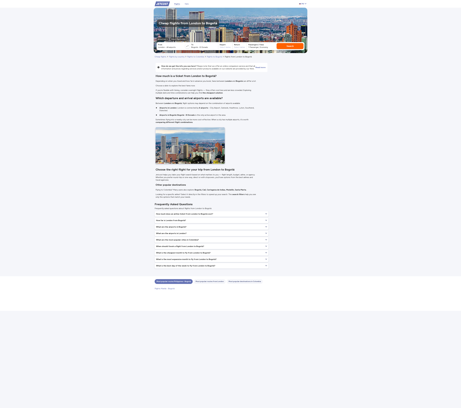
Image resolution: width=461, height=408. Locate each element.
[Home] (162, 4)
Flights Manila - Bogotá (165, 288)
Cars (187, 4)
